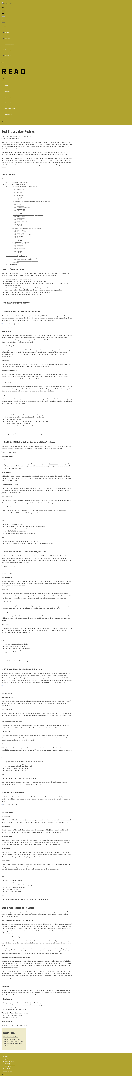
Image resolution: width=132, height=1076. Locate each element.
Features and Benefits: (21, 203)
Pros (21, 198)
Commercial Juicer (9, 44)
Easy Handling (20, 245)
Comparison (8, 55)
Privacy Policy (8, 1066)
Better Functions (20, 206)
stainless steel (53, 464)
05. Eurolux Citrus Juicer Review (21, 242)
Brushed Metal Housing (22, 221)
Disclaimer (7, 1063)
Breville (4, 446)
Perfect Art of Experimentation (24, 191)
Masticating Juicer (9, 50)
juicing (66, 152)
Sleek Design (19, 192)
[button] (3, 7)
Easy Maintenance (21, 233)
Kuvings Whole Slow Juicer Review (15, 1009)
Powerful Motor (20, 246)
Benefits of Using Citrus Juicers (21, 182)
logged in (12, 1025)
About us (7, 1058)
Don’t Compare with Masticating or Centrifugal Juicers (29, 258)
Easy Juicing (19, 197)
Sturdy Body (19, 204)
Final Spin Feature (20, 218)
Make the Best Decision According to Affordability (27, 261)
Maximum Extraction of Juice (23, 207)
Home (6, 27)
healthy (39, 294)
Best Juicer (7, 38)
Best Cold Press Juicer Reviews (12, 1044)
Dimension (19, 237)
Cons (21, 199)
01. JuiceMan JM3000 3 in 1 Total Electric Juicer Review (26, 186)
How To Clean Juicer (11, 1007)
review (62, 682)
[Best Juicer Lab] (13, 74)
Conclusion (16, 262)
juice (16, 160)
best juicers (52, 844)
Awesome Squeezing (21, 231)
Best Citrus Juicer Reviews (19, 1013)
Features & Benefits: (21, 216)
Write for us (7, 1060)
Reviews (7, 32)
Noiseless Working (21, 210)
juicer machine (40, 527)
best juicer (53, 799)
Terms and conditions (10, 1065)
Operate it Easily (20, 195)
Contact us (7, 1068)
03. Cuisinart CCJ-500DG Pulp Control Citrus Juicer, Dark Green (28, 215)
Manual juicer (6, 680)
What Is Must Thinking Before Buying (17, 256)
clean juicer (17, 892)
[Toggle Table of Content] (3, 179)
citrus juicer (53, 275)
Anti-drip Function (21, 248)
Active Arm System (21, 209)
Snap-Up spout (20, 222)
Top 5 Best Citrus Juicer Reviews (15, 184)
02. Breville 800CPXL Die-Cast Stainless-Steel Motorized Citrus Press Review (31, 201)
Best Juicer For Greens (10, 1046)
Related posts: (13, 264)
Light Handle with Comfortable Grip (24, 234)
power (34, 926)
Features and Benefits (21, 188)
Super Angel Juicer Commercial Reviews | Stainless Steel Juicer (24, 1003)
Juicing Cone (19, 219)
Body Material (20, 236)
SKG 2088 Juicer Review (10, 1017)
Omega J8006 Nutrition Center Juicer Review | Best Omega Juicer (25, 1005)
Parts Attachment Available (22, 194)
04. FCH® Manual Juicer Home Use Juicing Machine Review (27, 228)
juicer (63, 144)
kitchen (60, 142)
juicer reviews (65, 160)
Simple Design (20, 251)
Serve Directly (20, 249)
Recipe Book (19, 224)
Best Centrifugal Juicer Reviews (13, 1015)
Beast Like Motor (20, 189)
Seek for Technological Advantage (24, 259)
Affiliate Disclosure (9, 1061)
